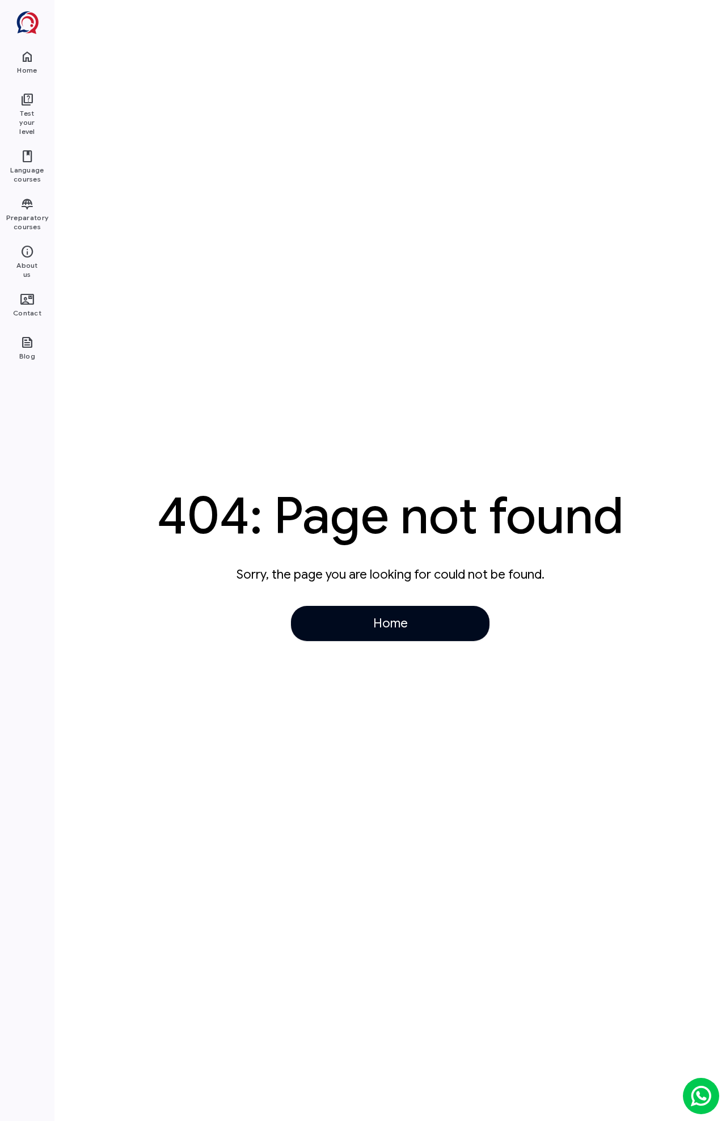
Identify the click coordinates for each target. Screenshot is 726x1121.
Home (390, 623)
